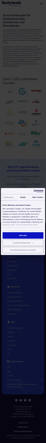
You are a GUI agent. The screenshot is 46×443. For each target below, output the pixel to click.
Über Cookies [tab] (37, 197)
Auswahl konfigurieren (22, 243)
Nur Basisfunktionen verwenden (23, 250)
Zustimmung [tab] (8, 197)
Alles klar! (23, 235)
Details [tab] (23, 197)
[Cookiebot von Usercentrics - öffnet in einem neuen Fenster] (33, 191)
